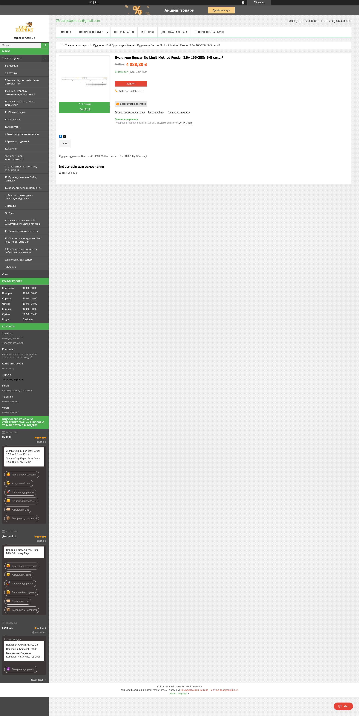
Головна (65, 32)
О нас (5, 274)
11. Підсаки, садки (15, 112)
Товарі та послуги (91, 32)
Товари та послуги (76, 45)
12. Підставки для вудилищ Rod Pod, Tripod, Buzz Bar (23, 240)
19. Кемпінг (11, 148)
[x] (64, 136)
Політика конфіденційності (224, 690)
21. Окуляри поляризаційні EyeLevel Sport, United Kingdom (23, 222)
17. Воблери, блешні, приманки (23, 188)
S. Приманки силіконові (18, 259)
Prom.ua (197, 686)
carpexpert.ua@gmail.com (17, 390)
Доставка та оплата (174, 32)
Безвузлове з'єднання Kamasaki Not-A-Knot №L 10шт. (23, 655)
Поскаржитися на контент (194, 690)
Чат (346, 706)
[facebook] (60, 136)
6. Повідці (10, 205)
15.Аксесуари (12, 126)
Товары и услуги (12, 58)
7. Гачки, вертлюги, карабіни (22, 134)
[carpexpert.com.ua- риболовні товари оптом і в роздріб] (24, 27)
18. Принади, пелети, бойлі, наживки (21, 178)
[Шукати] (45, 45)
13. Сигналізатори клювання (21, 231)
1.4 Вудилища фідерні (120, 45)
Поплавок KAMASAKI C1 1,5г (22, 644)
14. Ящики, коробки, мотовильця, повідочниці (20, 92)
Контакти (147, 32)
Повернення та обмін (209, 32)
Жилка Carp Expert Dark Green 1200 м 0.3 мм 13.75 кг (23, 452)
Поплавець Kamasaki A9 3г (21, 649)
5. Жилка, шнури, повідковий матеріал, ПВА (22, 81)
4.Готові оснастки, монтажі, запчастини (21, 168)
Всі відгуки (37, 679)
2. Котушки (11, 73)
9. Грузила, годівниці (17, 141)
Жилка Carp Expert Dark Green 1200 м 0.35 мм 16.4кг (23, 460)
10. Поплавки (12, 119)
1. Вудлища (11, 65)
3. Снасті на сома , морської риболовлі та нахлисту (21, 250)
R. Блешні (10, 267)
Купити (131, 83)
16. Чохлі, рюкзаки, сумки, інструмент (20, 103)
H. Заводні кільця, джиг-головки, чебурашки (19, 196)
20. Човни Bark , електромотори (14, 157)
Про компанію (124, 32)
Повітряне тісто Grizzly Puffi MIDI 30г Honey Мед (22, 552)
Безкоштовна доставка (133, 103)
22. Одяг (9, 213)
